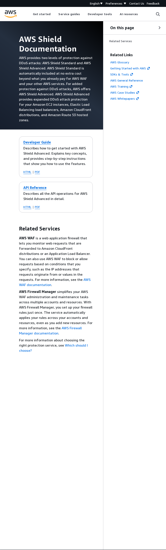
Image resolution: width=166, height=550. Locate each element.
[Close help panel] (159, 27)
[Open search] (158, 14)
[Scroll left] (29, 14)
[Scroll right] (141, 14)
